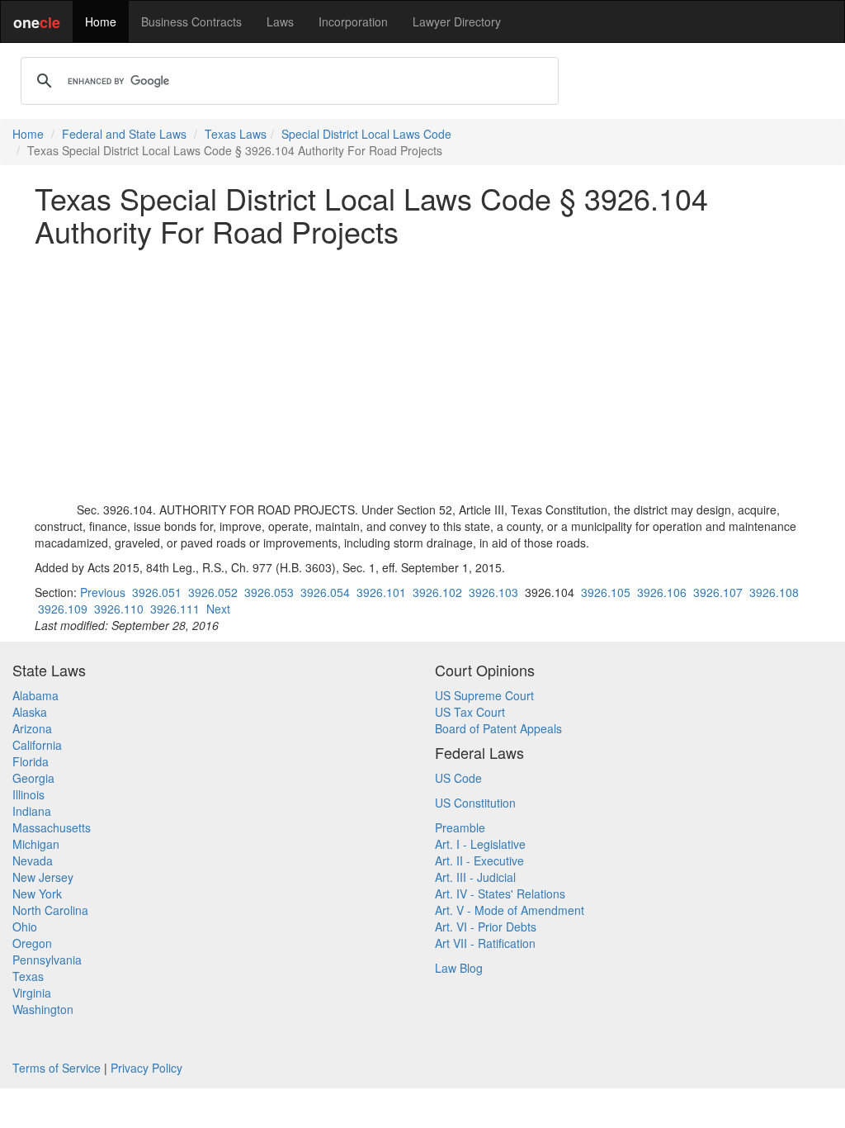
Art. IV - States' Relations (500, 893)
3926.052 (213, 592)
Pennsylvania (47, 959)
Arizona (32, 728)
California (37, 745)
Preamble (460, 827)
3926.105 (605, 592)
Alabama (35, 695)
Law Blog (459, 968)
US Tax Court (470, 712)
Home (100, 21)
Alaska (29, 712)
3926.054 (325, 592)
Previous (102, 592)
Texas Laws (236, 134)
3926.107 (718, 592)
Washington (42, 1009)
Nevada (32, 860)
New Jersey (42, 877)
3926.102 (437, 592)
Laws (280, 21)
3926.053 (269, 592)
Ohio (24, 926)
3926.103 (493, 592)
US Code (458, 778)
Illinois (28, 794)
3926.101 (381, 592)
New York (37, 893)
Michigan (35, 844)
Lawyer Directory (457, 21)
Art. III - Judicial (475, 877)
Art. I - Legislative (480, 844)
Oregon (32, 943)
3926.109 (62, 608)
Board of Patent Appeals (498, 728)
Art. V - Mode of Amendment (509, 910)
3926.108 (774, 592)
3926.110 (119, 608)
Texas (28, 976)
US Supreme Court (484, 695)
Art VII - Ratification (485, 943)
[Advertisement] (422, 374)
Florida (30, 761)
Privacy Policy (146, 1067)
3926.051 (157, 592)
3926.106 (662, 592)
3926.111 (175, 608)
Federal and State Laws (124, 134)
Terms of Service (56, 1067)
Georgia (33, 778)
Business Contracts (191, 21)
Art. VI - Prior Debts (485, 926)
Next (218, 608)
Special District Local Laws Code (366, 134)
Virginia (31, 992)
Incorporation (353, 21)
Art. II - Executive (479, 860)
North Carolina (50, 910)
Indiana (31, 811)
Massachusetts (51, 827)
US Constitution (475, 802)
